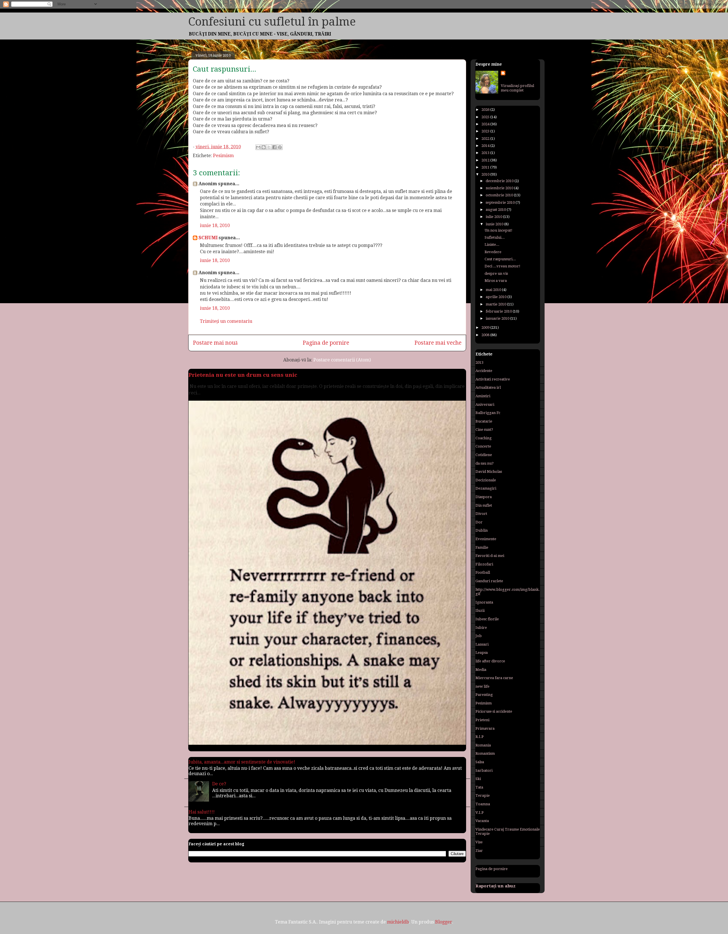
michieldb (398, 922)
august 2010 (496, 209)
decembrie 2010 (500, 181)
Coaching (483, 438)
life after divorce (490, 661)
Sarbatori (484, 770)
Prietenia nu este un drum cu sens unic (243, 375)
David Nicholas (488, 471)
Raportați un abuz (495, 886)
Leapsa (481, 652)
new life (482, 686)
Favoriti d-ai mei (489, 556)
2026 (485, 109)
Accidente (483, 371)
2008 (485, 335)
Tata (479, 787)
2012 (485, 160)
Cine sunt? (484, 429)
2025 (485, 117)
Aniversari (484, 404)
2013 (485, 153)
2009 (485, 327)
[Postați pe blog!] (263, 147)
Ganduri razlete (489, 581)
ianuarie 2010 (498, 318)
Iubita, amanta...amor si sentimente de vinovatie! (242, 762)
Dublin (481, 530)
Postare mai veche (438, 343)
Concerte (483, 446)
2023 (485, 131)
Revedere (493, 252)
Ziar (479, 850)
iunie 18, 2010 (215, 225)
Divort (481, 513)
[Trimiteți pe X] (269, 147)
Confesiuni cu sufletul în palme (272, 21)
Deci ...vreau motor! (502, 266)
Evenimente (485, 539)
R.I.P (479, 737)
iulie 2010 (494, 217)
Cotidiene (483, 455)
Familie (481, 547)
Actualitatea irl (488, 387)
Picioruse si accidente (493, 711)
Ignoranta (484, 602)
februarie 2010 (499, 311)
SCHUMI (208, 237)
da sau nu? (484, 463)
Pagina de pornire (326, 343)
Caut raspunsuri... (500, 259)
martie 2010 (496, 304)
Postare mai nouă (215, 343)
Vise (479, 842)
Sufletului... (495, 237)
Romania (483, 745)
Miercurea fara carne (494, 678)
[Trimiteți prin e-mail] (258, 147)
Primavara (485, 728)
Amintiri (482, 396)
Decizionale (485, 480)
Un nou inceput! (498, 230)
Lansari (482, 644)
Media (480, 669)
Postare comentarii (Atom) (342, 360)
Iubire (481, 627)
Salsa (479, 762)
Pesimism (223, 155)
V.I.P (479, 812)
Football (482, 572)
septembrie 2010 (501, 202)
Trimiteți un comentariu (226, 321)
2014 (485, 145)
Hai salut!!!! (202, 812)
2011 (485, 167)
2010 (485, 174)
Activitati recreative (492, 379)
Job (478, 636)
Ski (478, 779)
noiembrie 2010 (500, 188)
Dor (479, 522)
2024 (485, 124)
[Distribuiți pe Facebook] (274, 147)
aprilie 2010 (496, 297)
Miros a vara (496, 280)
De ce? (219, 784)
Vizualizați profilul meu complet (517, 88)
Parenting (484, 694)
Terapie (482, 795)
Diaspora (483, 497)
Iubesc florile (487, 619)
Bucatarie (483, 421)
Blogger (443, 922)
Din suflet (483, 505)
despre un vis (496, 273)
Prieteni (482, 720)
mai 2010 (494, 290)
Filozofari (484, 564)
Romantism (485, 753)
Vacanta (482, 821)
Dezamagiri (485, 488)
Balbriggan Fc (487, 413)
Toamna (482, 804)
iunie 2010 (495, 224)
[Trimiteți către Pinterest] (280, 147)
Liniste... (492, 244)
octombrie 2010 (500, 195)
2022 (485, 138)
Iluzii (480, 610)
